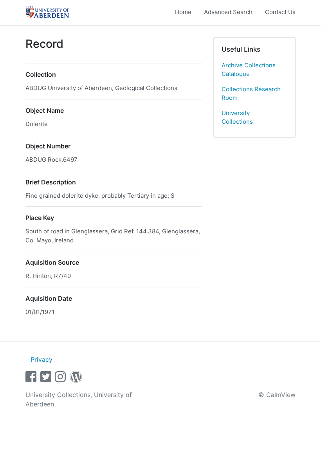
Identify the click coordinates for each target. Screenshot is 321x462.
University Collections (237, 117)
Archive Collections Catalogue (249, 69)
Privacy (41, 359)
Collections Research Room (251, 93)
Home (183, 12)
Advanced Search (228, 12)
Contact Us (280, 12)
